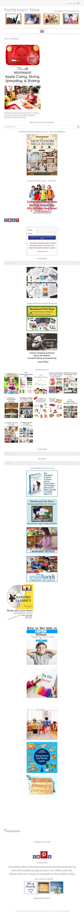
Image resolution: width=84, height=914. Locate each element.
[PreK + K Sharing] (43, 893)
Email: (30, 233)
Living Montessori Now (42, 16)
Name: (30, 230)
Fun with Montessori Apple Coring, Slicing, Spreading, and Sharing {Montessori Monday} (21, 115)
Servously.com (63, 911)
